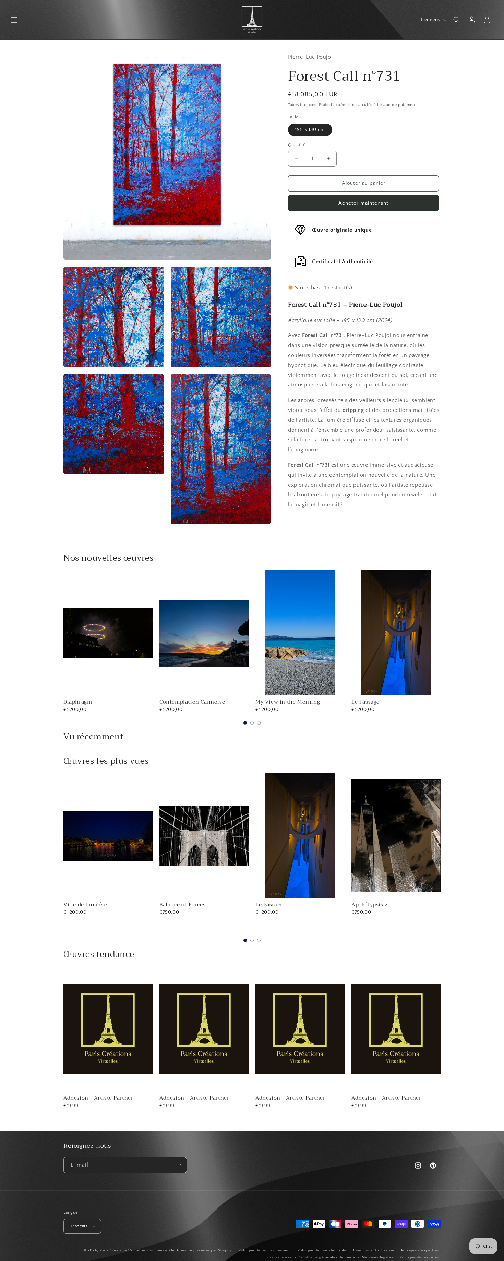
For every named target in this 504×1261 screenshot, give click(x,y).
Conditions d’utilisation (373, 1250)
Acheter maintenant (363, 203)
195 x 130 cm (310, 129)
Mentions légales (377, 1257)
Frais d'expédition (337, 105)
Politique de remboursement (265, 1250)
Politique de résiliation (420, 1257)
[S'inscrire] (179, 1165)
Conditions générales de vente (327, 1257)
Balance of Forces (86, 904)
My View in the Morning (287, 701)
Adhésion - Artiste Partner (98, 1098)
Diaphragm (77, 701)
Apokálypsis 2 (273, 904)
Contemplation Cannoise (192, 701)
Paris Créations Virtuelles (123, 1250)
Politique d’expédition (421, 1250)
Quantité (296, 144)
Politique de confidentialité (322, 1250)
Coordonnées (279, 1257)
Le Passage (365, 701)
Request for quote (396, 931)
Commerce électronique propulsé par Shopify (189, 1250)
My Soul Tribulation (378, 904)
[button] (14, 19)
